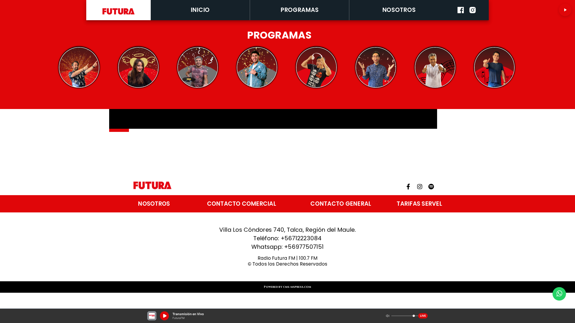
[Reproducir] (565, 10)
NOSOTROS (399, 10)
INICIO (200, 10)
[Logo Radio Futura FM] (118, 15)
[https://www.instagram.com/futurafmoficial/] (473, 19)
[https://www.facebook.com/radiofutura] (461, 19)
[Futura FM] (79, 67)
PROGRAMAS (300, 10)
